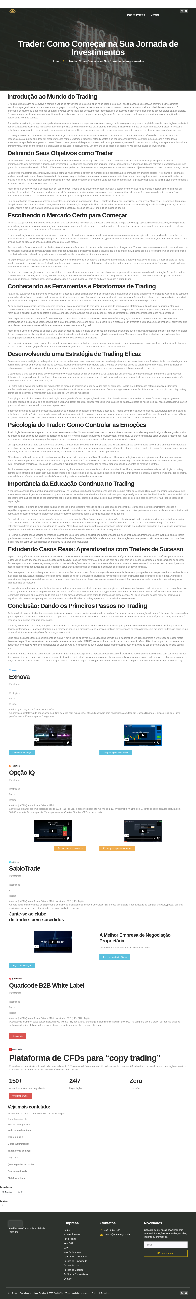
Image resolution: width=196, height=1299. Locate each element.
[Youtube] (186, 11)
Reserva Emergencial (19, 1124)
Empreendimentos (84, 7)
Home (65, 7)
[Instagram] (182, 11)
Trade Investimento (17, 1119)
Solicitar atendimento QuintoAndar (121, 7)
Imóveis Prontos (136, 15)
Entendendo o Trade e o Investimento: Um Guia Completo (37, 1113)
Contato (155, 15)
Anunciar (151, 7)
